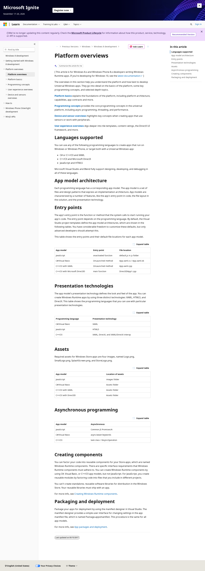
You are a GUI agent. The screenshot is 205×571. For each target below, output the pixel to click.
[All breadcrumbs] (57, 46)
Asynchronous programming (184, 70)
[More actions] (148, 46)
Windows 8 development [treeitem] (17, 55)
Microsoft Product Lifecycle (86, 32)
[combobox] (19, 49)
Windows (86, 46)
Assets (174, 66)
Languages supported (181, 51)
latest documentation (129, 75)
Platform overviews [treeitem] (17, 74)
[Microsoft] (5, 24)
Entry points (177, 59)
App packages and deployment (90, 526)
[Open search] (191, 24)
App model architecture (182, 55)
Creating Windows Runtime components (95, 493)
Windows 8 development (105, 46)
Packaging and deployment (184, 77)
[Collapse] (34, 44)
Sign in (198, 24)
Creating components (181, 73)
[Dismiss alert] (199, 5)
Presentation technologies (183, 62)
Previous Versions (70, 46)
